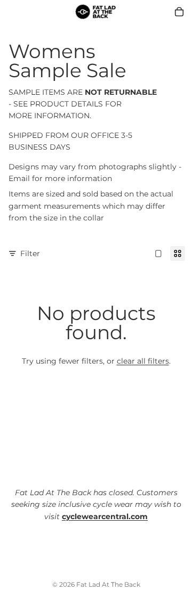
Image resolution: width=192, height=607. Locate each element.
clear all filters (143, 361)
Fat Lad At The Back (108, 584)
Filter (30, 253)
